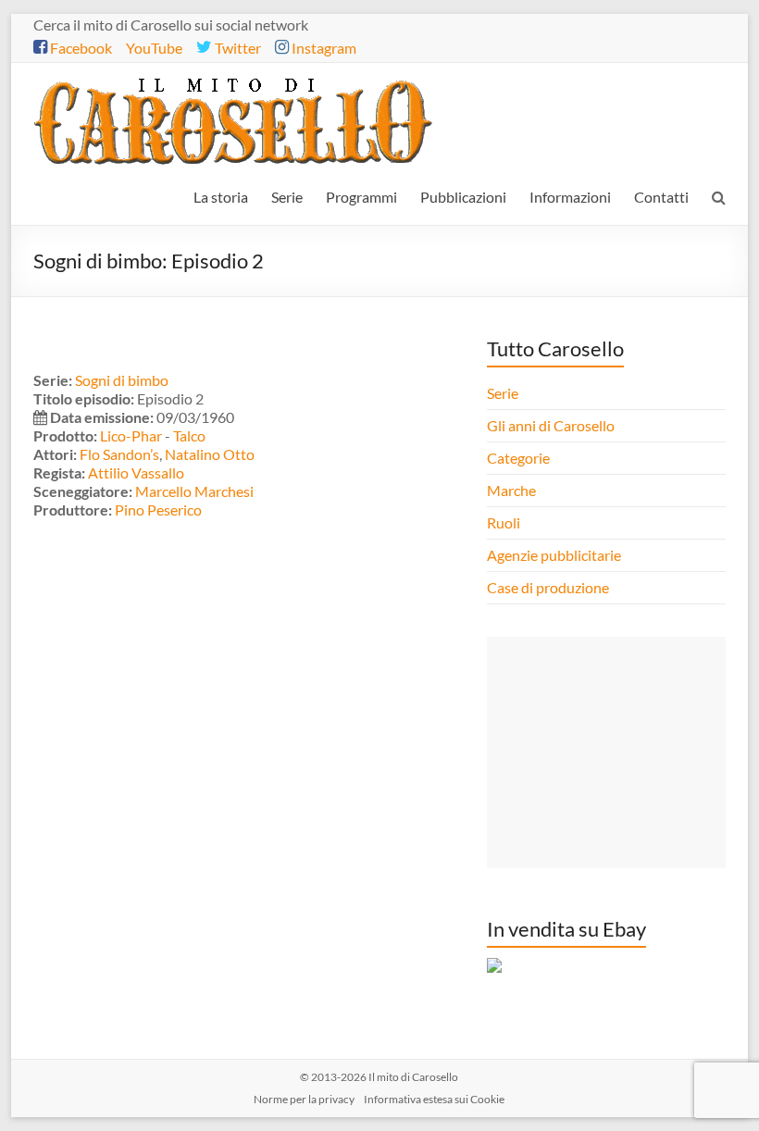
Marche (511, 490)
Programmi (361, 196)
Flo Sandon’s (119, 454)
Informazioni (570, 196)
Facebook (79, 47)
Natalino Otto (210, 454)
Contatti (661, 196)
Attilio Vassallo (136, 472)
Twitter (236, 47)
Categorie (520, 457)
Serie (287, 196)
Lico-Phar (131, 435)
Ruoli (503, 522)
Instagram (322, 47)
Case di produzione (549, 587)
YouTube (154, 47)
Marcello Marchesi (194, 491)
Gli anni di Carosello (551, 425)
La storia (220, 196)
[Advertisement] (606, 752)
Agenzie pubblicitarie (555, 555)
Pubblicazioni (463, 196)
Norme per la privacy (304, 1099)
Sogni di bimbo (121, 380)
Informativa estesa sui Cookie (434, 1099)
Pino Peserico (158, 509)
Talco (189, 435)
